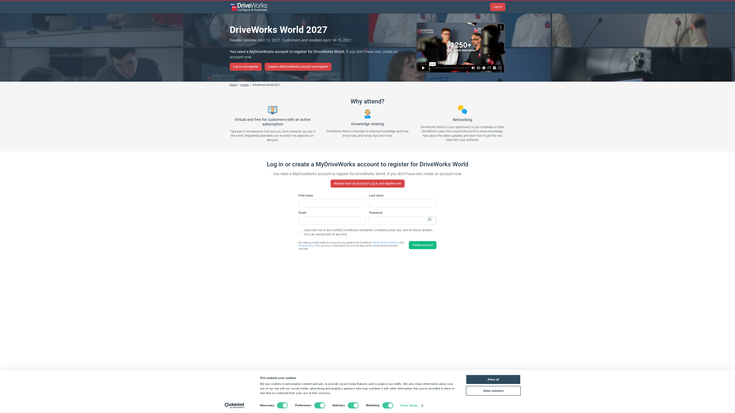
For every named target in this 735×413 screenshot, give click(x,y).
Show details (409, 405)
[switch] (319, 405)
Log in (497, 7)
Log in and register (245, 66)
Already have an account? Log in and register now (367, 183)
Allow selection (493, 390)
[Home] (249, 7)
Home (233, 84)
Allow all (493, 379)
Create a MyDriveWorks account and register (298, 66)
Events (245, 84)
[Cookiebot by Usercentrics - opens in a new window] (234, 405)
